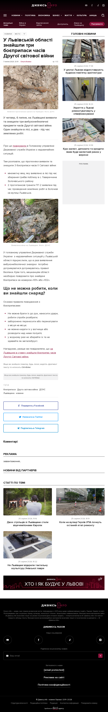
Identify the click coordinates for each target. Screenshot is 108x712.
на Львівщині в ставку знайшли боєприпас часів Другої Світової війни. (29, 352)
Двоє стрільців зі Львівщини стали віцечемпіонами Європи (27, 524)
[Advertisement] (83, 184)
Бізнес (56, 15)
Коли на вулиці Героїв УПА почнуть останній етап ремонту (80, 524)
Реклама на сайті (54, 677)
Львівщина (8, 393)
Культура (82, 15)
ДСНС (42, 390)
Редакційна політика (38, 703)
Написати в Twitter (32, 417)
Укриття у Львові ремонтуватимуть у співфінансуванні (83, 110)
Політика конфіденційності (54, 684)
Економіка (44, 15)
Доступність (62, 24)
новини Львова (55, 699)
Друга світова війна (27, 390)
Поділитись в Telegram (32, 428)
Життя (68, 15)
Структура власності (19, 703)
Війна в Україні (22, 24)
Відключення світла (42, 24)
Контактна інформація (69, 703)
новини (19, 393)
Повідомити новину (89, 703)
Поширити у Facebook (32, 405)
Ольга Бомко (26, 62)
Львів (68, 81)
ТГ (24, 34)
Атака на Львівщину (79, 24)
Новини (16, 15)
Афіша (93, 15)
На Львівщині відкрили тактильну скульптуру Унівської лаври (28, 567)
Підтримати (97, 24)
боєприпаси (9, 390)
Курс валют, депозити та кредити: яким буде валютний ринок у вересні (83, 151)
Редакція (54, 703)
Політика (30, 15)
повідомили (20, 145)
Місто (17, 34)
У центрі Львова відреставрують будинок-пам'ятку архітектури (84, 71)
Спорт (10, 492)
